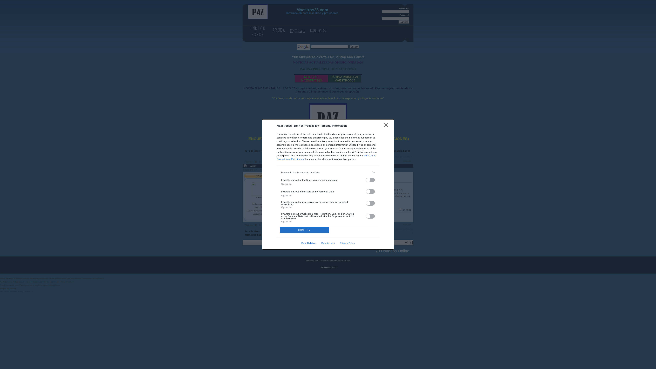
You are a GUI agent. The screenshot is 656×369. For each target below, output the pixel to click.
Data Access (328, 243)
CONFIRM (304, 230)
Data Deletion (308, 243)
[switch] (370, 180)
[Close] (387, 126)
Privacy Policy (347, 243)
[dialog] (328, 184)
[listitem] (328, 172)
